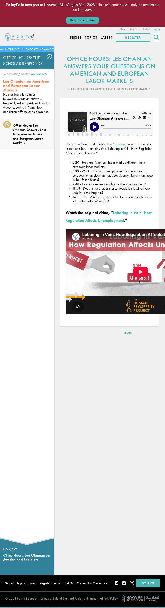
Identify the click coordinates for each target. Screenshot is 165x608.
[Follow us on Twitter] (124, 583)
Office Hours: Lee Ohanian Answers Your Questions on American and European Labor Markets (29, 134)
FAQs (146, 29)
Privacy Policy (109, 598)
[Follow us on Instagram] (132, 583)
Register (133, 37)
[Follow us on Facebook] (117, 583)
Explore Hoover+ (82, 20)
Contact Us (84, 583)
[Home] (20, 36)
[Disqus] (109, 396)
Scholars (135, 29)
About (122, 29)
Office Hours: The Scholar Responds (23, 60)
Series (76, 37)
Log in (156, 29)
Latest (107, 37)
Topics (91, 37)
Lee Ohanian (39, 74)
